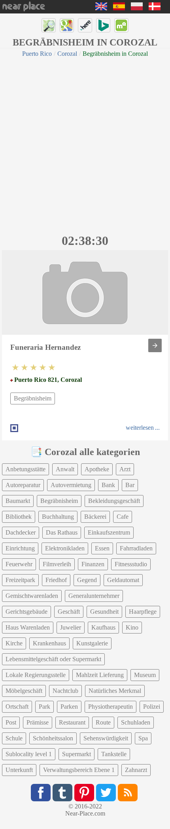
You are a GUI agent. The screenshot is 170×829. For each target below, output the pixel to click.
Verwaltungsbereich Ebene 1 (79, 769)
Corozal (67, 53)
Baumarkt (18, 500)
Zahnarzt (136, 769)
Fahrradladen (136, 548)
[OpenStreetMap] (49, 25)
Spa (143, 738)
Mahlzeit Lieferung (100, 675)
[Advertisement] (85, 144)
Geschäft (69, 611)
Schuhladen (135, 722)
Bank (108, 485)
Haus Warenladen (28, 627)
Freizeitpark (20, 580)
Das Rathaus (61, 532)
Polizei (151, 706)
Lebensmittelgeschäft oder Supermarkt (53, 659)
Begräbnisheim (32, 398)
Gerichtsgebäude (26, 611)
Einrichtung (20, 548)
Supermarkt (76, 754)
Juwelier (70, 627)
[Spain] (119, 8)
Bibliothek (19, 516)
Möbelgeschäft (24, 690)
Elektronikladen (65, 548)
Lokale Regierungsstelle (36, 675)
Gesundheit (104, 611)
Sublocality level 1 (29, 754)
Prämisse (37, 722)
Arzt (124, 469)
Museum (145, 675)
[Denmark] (155, 8)
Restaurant (72, 722)
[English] (101, 8)
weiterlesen (140, 427)
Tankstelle (114, 754)
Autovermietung (71, 485)
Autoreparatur (23, 485)
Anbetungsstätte (25, 469)
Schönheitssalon (53, 738)
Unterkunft (19, 769)
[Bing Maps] (103, 25)
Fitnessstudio (131, 564)
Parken (69, 706)
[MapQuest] (121, 25)
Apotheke (97, 469)
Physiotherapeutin (110, 706)
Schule (14, 738)
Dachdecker (21, 532)
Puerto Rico (37, 53)
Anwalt (65, 469)
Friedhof (56, 580)
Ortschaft (17, 706)
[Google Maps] (67, 25)
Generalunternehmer (93, 595)
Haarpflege (143, 611)
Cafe (122, 516)
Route (103, 722)
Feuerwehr (19, 564)
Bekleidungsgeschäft (114, 500)
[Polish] (137, 8)
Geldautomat (123, 580)
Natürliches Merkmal (115, 690)
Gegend (87, 580)
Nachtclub (65, 690)
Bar (129, 485)
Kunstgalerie (92, 643)
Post (11, 722)
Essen (102, 548)
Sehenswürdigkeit (105, 738)
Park (44, 706)
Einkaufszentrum (109, 532)
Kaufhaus (103, 627)
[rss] (128, 792)
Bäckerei (95, 516)
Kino (132, 627)
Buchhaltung (58, 516)
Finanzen (92, 564)
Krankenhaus (49, 643)
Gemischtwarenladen (32, 595)
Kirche (14, 643)
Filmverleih (57, 564)
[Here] (85, 25)
